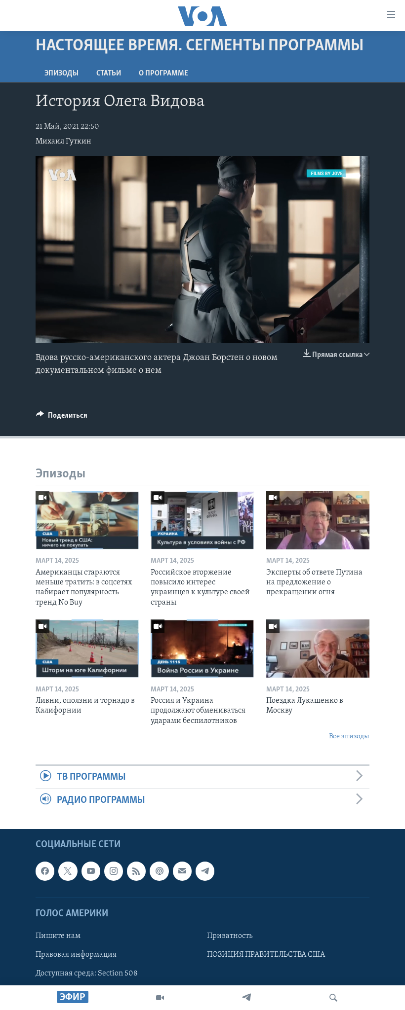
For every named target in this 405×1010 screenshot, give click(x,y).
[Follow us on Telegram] (205, 871)
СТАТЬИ (108, 73)
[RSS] (136, 871)
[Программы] (160, 997)
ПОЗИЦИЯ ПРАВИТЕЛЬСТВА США (266, 955)
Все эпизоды (349, 736)
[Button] (61, 417)
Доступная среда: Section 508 (87, 973)
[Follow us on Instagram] (113, 871)
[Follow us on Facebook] (45, 871)
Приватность (229, 936)
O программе (163, 73)
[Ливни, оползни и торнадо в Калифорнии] (87, 648)
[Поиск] (333, 997)
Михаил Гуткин (63, 141)
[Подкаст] (159, 871)
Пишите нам (58, 936)
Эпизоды (61, 73)
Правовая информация (76, 955)
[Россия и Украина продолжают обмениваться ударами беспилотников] (202, 648)
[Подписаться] (182, 871)
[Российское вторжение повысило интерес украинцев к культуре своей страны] (202, 520)
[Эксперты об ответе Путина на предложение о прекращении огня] (317, 520)
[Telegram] (246, 997)
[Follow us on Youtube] (90, 871)
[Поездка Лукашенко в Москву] (317, 648)
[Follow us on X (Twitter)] (67, 871)
